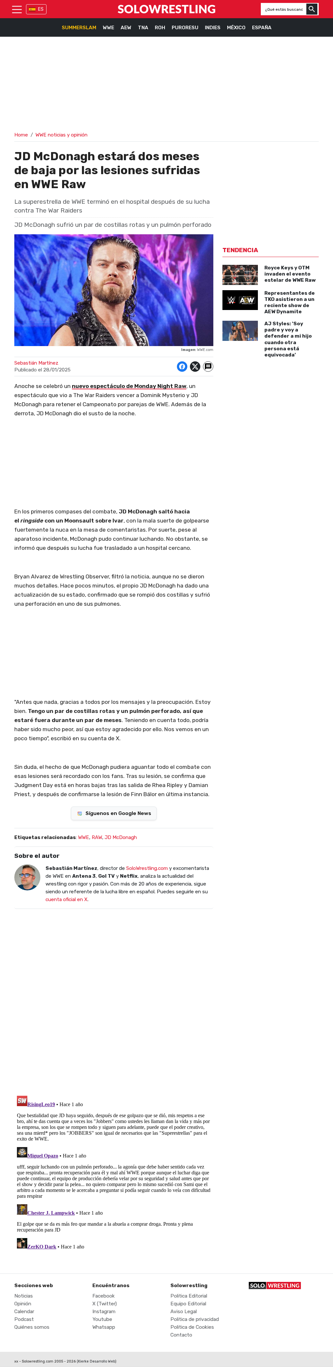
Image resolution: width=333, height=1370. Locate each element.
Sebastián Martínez (36, 363)
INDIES (212, 28)
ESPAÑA (262, 28)
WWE (108, 28)
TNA (143, 28)
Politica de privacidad (194, 1319)
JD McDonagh (121, 837)
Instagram (103, 1311)
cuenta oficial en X (66, 899)
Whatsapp (103, 1327)
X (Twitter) (104, 1304)
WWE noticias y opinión (61, 135)
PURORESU (185, 28)
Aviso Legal (183, 1311)
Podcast (24, 1319)
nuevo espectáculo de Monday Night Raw (129, 386)
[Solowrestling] (166, 9)
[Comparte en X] (195, 366)
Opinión (22, 1304)
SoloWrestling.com (147, 868)
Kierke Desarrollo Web (96, 1361)
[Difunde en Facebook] (182, 366)
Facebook (103, 1296)
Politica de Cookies (192, 1327)
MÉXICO (236, 28)
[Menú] (16, 9)
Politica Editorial (188, 1296)
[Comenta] (208, 366)
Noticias (23, 1296)
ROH (160, 28)
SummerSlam (79, 28)
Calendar (24, 1311)
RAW (97, 837)
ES (41, 9)
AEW (126, 28)
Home (21, 135)
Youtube (102, 1319)
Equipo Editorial (188, 1304)
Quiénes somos (31, 1327)
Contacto (181, 1335)
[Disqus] (113, 998)
